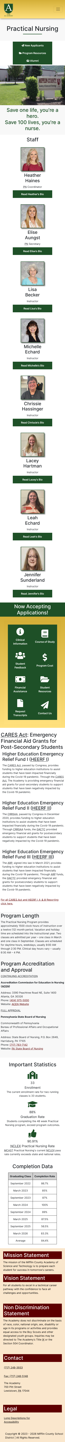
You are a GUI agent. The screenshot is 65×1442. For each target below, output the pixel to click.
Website (20, 1004)
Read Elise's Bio (32, 251)
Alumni (34, 60)
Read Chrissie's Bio (32, 422)
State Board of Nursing (27, 1048)
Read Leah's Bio (32, 536)
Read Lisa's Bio (32, 308)
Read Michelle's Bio (32, 365)
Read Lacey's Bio (32, 479)
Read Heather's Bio (32, 194)
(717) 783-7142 (19, 1044)
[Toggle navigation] (58, 9)
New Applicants (34, 45)
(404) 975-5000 (19, 1000)
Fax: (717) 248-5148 (16, 1376)
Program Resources (34, 53)
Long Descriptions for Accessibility (17, 1419)
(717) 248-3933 (13, 1367)
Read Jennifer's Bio (32, 593)
